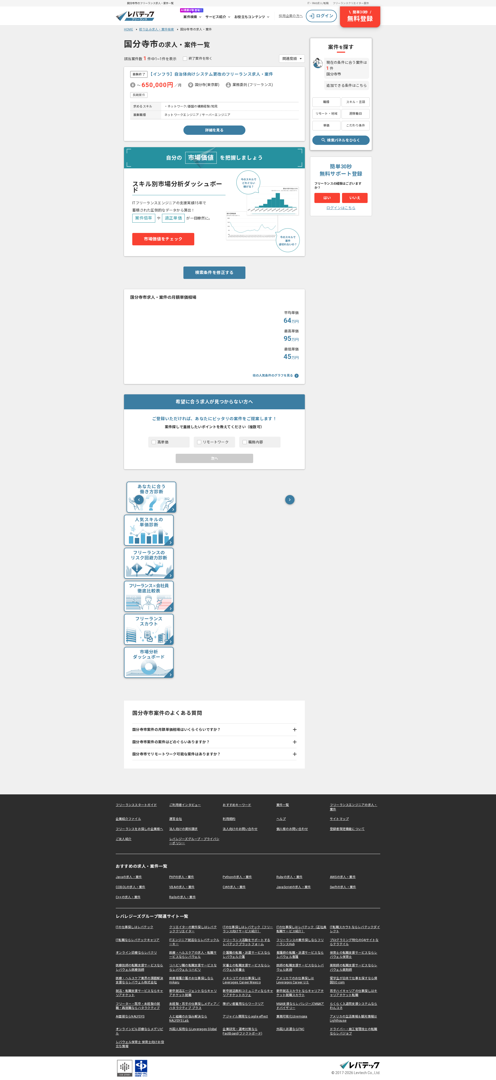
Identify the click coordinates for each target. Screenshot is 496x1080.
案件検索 (190, 17)
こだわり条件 (355, 125)
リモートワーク (216, 442)
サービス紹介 (215, 17)
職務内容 (255, 442)
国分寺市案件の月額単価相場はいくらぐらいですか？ (176, 729)
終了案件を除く (201, 58)
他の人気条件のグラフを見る (273, 375)
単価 (326, 125)
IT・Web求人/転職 (318, 3)
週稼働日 (355, 113)
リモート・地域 (326, 113)
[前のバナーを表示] (139, 499)
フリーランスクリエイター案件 (351, 3)
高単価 (162, 442)
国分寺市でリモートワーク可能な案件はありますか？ (176, 754)
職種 (326, 102)
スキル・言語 (355, 102)
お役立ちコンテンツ (249, 17)
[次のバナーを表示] (290, 499)
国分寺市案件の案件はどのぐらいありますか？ (171, 742)
